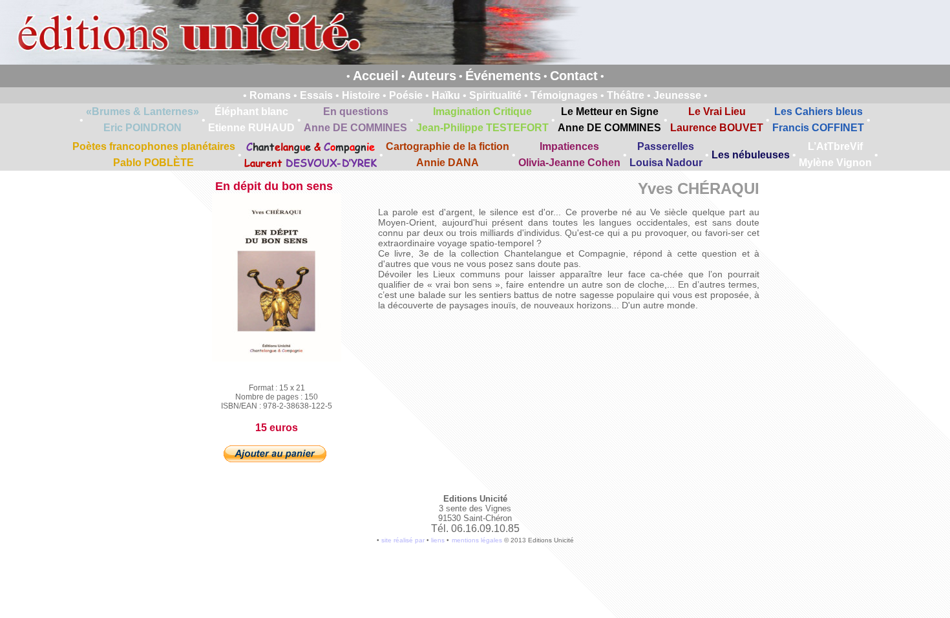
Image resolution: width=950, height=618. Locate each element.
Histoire (361, 95)
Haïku (446, 95)
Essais (316, 95)
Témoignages (564, 95)
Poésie (406, 95)
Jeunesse (677, 95)
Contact (574, 76)
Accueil (376, 76)
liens (438, 540)
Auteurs (432, 76)
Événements (503, 76)
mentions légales (477, 540)
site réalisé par (403, 540)
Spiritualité (495, 95)
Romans (270, 95)
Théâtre (625, 95)
